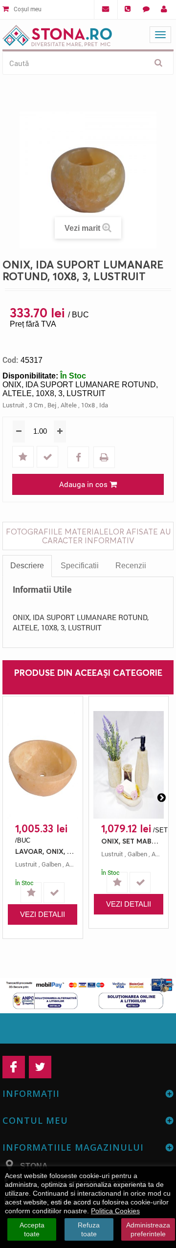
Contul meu (35, 1120)
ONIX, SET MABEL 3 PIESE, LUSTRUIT (131, 841)
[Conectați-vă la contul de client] (164, 9)
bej (51, 405)
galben (51, 864)
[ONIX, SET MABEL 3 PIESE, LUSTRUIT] (128, 765)
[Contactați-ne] (146, 9)
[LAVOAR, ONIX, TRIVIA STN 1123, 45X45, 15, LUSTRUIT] (42, 765)
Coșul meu (27, 9)
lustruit (13, 405)
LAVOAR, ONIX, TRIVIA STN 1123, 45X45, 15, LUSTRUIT (45, 851)
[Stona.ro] (57, 33)
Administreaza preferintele (148, 1229)
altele (69, 405)
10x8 (88, 405)
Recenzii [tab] (130, 565)
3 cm (36, 405)
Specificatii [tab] (80, 565)
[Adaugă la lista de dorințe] (24, 457)
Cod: (10, 360)
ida (103, 405)
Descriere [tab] (27, 565)
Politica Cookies (115, 1211)
